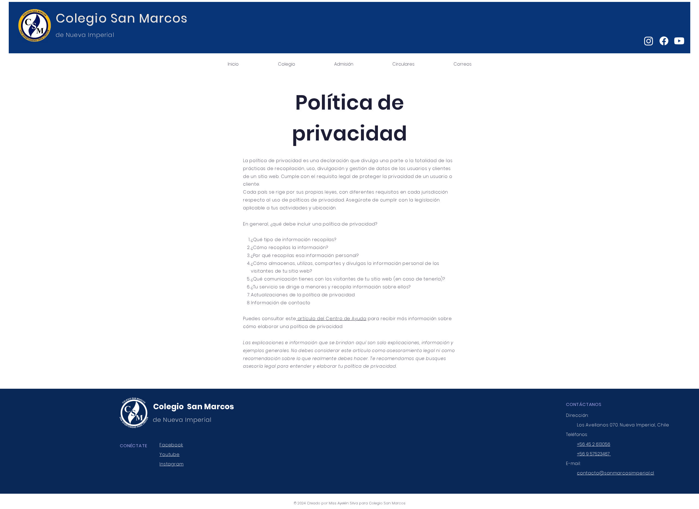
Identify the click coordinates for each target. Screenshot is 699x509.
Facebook (171, 445)
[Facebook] (664, 41)
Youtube (169, 454)
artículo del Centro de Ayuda (332, 318)
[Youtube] (679, 41)
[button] (286, 61)
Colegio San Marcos (122, 18)
